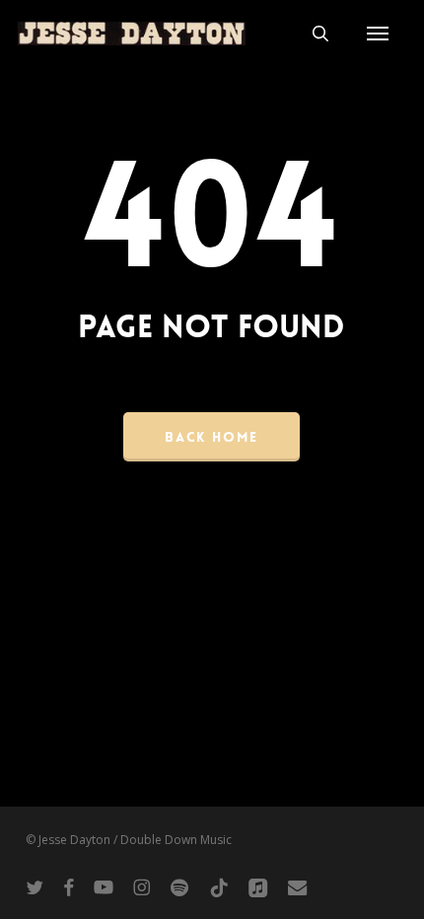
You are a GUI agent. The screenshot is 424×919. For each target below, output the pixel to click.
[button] (377, 33)
